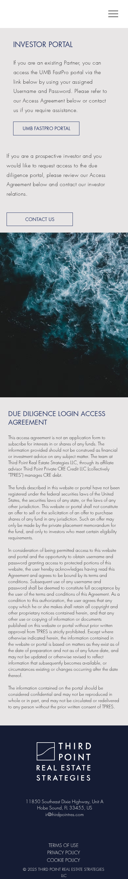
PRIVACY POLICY (63, 852)
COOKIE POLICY (63, 860)
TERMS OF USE (63, 845)
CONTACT (15, 791)
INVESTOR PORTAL (15, 777)
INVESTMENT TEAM (15, 763)
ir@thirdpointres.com (64, 814)
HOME (15, 749)
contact (68, 184)
